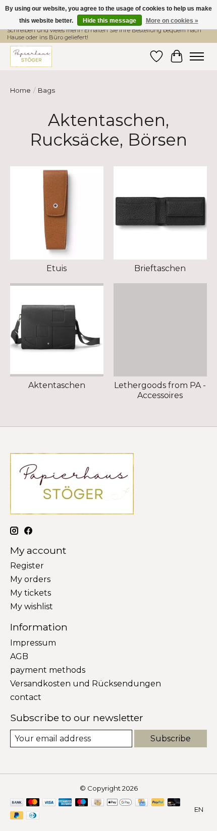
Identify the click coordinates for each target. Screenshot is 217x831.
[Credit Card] (141, 803)
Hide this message (109, 20)
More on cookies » (172, 20)
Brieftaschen (160, 268)
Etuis (56, 268)
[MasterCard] (32, 803)
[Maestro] (81, 803)
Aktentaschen (56, 385)
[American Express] (65, 803)
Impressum (33, 643)
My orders (30, 579)
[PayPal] (158, 803)
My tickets (30, 593)
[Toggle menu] (197, 56)
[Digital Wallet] (119, 803)
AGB (19, 656)
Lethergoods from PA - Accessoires (160, 390)
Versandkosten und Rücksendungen (85, 683)
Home (20, 90)
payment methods (47, 670)
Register (27, 565)
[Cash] (97, 803)
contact (25, 697)
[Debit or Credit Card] (174, 803)
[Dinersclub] (32, 816)
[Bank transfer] (16, 803)
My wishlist (31, 606)
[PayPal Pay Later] (16, 816)
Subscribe (170, 738)
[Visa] (49, 803)
